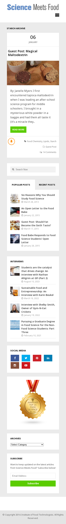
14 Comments (49, 152)
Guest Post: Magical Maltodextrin (22, 53)
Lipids (46, 141)
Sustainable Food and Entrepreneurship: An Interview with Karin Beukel (37, 291)
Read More (18, 129)
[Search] (13, 169)
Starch (53, 141)
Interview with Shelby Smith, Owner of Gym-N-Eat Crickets (38, 308)
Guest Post (51, 146)
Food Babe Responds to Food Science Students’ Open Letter (38, 239)
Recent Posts (47, 184)
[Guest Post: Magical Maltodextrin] (33, 73)
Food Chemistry (34, 141)
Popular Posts (21, 184)
